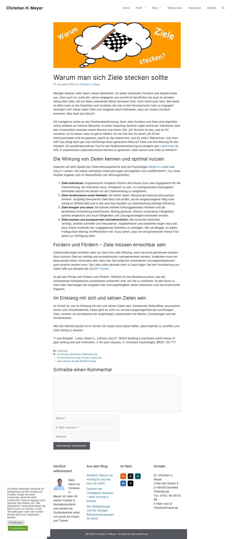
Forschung (62, 354)
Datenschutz (175, 7)
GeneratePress (139, 534)
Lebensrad (167, 146)
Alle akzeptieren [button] (18, 528)
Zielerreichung (89, 354)
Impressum (194, 7)
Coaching (62, 350)
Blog (154, 7)
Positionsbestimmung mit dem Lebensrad (79, 357)
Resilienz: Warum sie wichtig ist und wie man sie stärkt (100, 479)
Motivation (75, 354)
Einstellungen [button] (16, 522)
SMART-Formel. (99, 268)
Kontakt (211, 7)
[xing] (138, 476)
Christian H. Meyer (24, 8)
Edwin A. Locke (159, 166)
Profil (139, 7)
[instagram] (130, 483)
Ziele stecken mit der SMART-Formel (76, 361)
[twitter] (130, 476)
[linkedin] (123, 483)
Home (126, 7)
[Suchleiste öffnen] (223, 8)
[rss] (123, 476)
